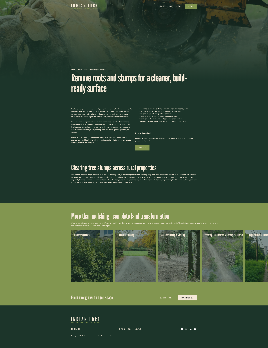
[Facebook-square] (182, 329)
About (171, 6)
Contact (178, 6)
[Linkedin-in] (191, 329)
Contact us (142, 148)
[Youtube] (195, 329)
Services (163, 6)
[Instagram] (186, 329)
